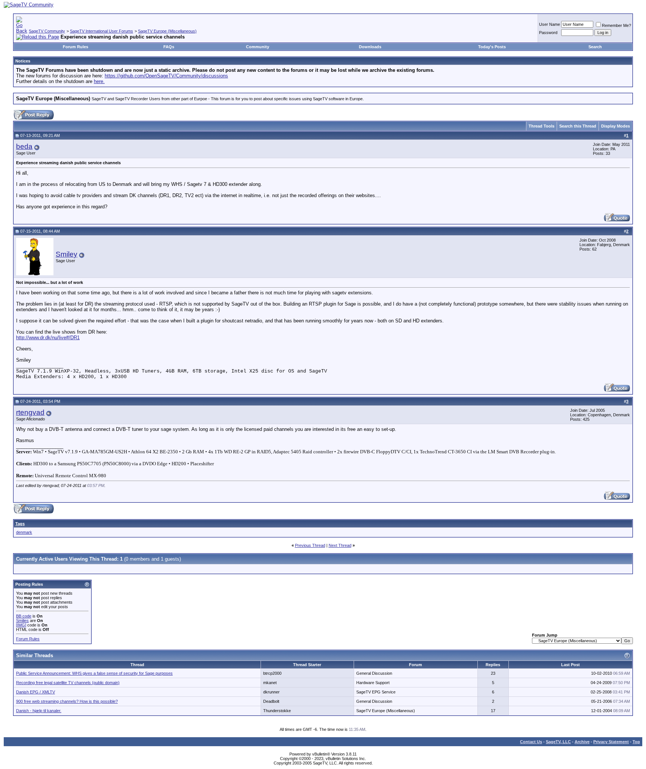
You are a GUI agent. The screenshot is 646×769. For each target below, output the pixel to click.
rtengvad (30, 412)
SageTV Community (47, 31)
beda (24, 146)
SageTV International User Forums (101, 31)
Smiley (66, 254)
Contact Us (531, 741)
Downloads (370, 47)
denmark (24, 532)
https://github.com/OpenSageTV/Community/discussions (166, 76)
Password (548, 32)
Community (257, 47)
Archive (582, 741)
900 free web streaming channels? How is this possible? (67, 701)
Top (636, 741)
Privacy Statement (611, 741)
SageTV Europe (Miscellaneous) (167, 31)
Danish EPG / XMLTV (35, 692)
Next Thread (340, 545)
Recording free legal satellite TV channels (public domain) (68, 682)
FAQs (168, 47)
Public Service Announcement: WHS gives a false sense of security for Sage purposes (94, 673)
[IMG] (21, 625)
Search (595, 47)
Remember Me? (616, 25)
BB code (23, 616)
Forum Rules (75, 47)
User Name (549, 24)
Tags (20, 523)
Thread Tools (541, 126)
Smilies (22, 620)
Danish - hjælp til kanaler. (38, 710)
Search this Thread (577, 126)
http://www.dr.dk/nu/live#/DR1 (48, 337)
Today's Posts (492, 47)
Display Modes (615, 126)
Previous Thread (310, 545)
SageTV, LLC (558, 741)
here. (99, 81)
